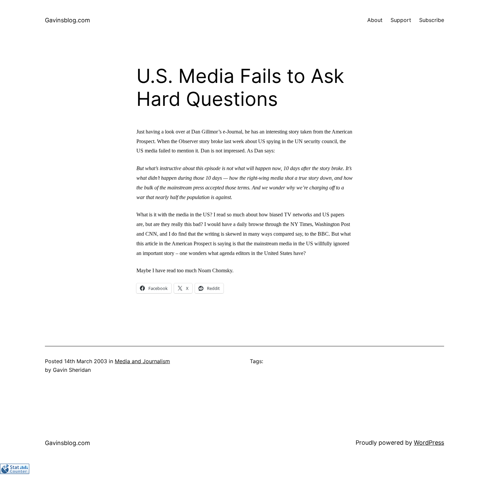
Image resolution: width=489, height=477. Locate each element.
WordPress (429, 442)
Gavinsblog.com (67, 20)
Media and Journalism (142, 361)
